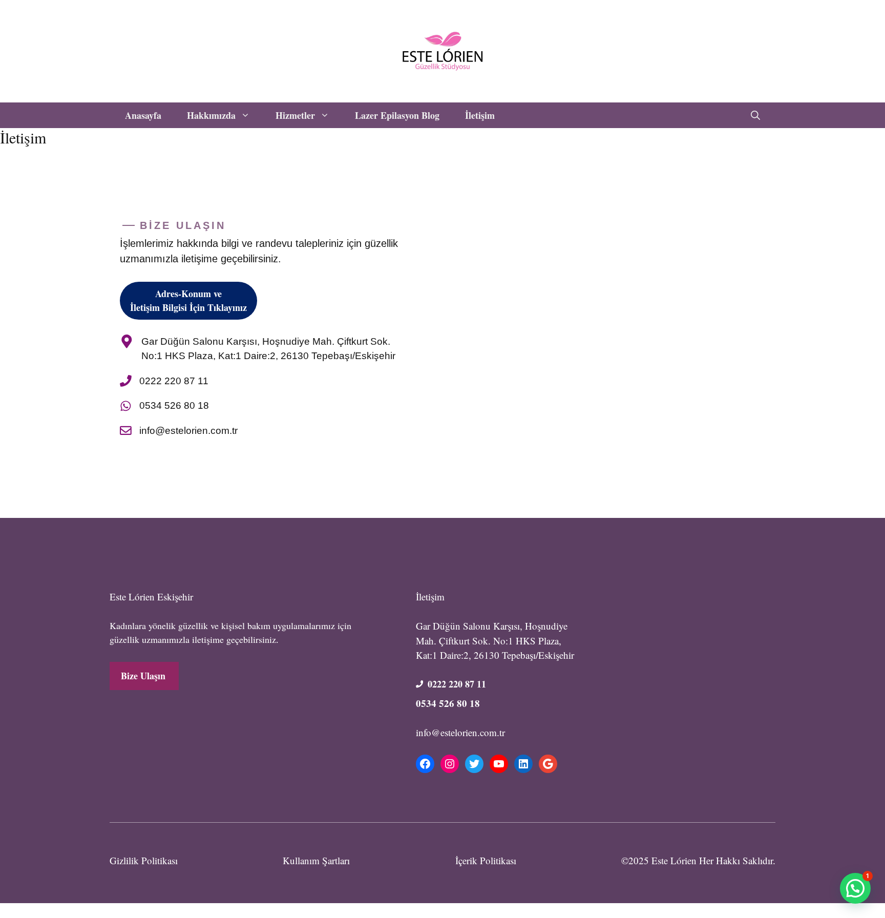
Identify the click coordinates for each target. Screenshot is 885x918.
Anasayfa (143, 115)
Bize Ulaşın (143, 675)
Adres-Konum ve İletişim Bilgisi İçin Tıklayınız (188, 300)
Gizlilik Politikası (144, 860)
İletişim (480, 115)
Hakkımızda (211, 115)
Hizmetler (295, 115)
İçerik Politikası (485, 860)
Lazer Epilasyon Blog (397, 115)
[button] (755, 115)
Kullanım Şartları (316, 860)
